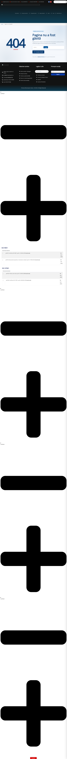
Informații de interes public (25, 13)
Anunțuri (49, 13)
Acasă (2, 24)
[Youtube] (51, 2)
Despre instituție (17, 13)
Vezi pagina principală (39, 51)
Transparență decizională (33, 13)
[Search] (48, 71)
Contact (53, 13)
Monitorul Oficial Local (59, 13)
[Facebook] (49, 2)
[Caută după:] (38, 47)
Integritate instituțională (42, 13)
